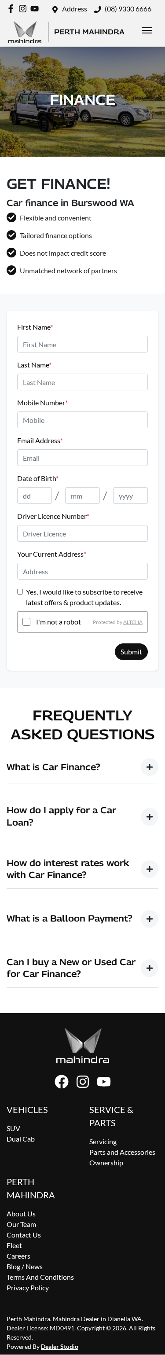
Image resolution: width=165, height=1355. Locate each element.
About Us (21, 1213)
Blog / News (25, 1266)
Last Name (34, 364)
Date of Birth (38, 478)
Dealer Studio (59, 1346)
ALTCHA (133, 621)
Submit (131, 651)
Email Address (40, 440)
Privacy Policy (28, 1287)
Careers (18, 1256)
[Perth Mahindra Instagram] (24, 8)
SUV (13, 1128)
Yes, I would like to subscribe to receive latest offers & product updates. (84, 597)
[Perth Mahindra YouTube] (36, 8)
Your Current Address (51, 554)
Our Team (21, 1224)
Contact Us (24, 1234)
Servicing (103, 1141)
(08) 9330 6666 (128, 8)
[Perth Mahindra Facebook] (12, 8)
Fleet (14, 1245)
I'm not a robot (58, 621)
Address (74, 8)
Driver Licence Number (53, 516)
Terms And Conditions (40, 1277)
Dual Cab (21, 1139)
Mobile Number (42, 402)
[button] (147, 30)
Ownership (106, 1162)
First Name (35, 327)
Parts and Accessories (122, 1152)
